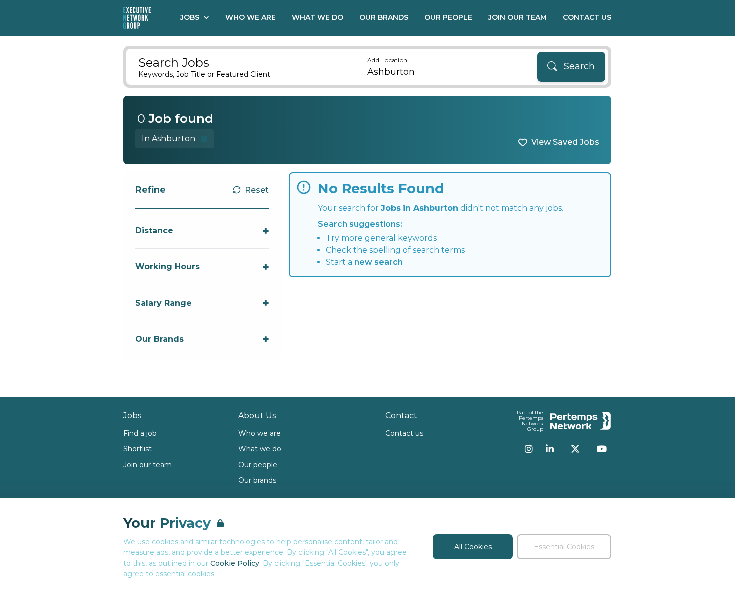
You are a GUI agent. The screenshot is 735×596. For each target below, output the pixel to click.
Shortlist (138, 449)
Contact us (405, 433)
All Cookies (473, 547)
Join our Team (517, 17)
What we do (260, 449)
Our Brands (384, 17)
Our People (448, 17)
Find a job (140, 433)
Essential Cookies (564, 547)
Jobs (190, 17)
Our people (258, 465)
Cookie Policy (235, 563)
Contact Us (587, 17)
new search (378, 262)
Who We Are (251, 17)
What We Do (318, 17)
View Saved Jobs (566, 142)
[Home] (137, 18)
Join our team (148, 465)
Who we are (259, 433)
